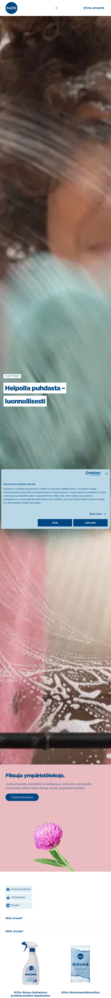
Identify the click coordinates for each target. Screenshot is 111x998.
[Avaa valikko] (56, 8)
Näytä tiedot (95, 514)
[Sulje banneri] (107, 474)
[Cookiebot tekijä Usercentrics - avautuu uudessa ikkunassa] (87, 473)
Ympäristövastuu (22, 797)
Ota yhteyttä (95, 8)
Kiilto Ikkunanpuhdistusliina (80, 992)
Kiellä (55, 523)
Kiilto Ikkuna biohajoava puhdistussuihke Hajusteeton (30, 994)
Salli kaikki (90, 523)
